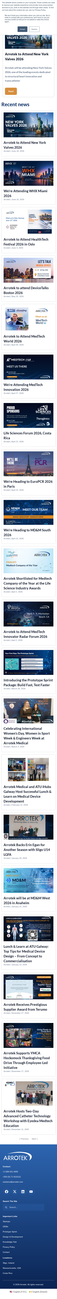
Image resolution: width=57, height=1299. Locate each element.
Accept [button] (22, 29)
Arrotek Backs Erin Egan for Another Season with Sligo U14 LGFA (27, 849)
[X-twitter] (15, 1191)
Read (11, 91)
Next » (35, 1139)
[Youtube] (31, 1191)
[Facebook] (6, 1191)
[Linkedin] (23, 1191)
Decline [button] (34, 29)
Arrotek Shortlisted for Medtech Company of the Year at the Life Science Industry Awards (28, 583)
